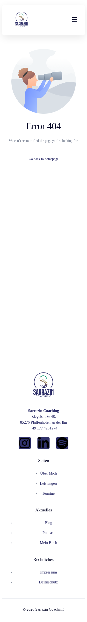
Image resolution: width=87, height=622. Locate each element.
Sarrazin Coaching (49, 609)
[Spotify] (62, 443)
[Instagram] (25, 443)
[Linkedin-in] (43, 443)
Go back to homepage (43, 159)
